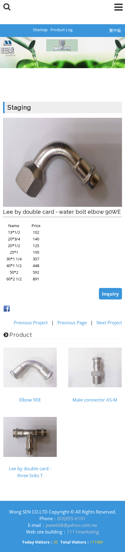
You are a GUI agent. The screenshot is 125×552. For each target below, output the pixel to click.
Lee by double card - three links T (30, 471)
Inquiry (110, 294)
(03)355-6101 (71, 518)
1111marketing (83, 532)
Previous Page (72, 322)
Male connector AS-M (95, 400)
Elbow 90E (30, 400)
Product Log (61, 29)
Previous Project (31, 322)
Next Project (109, 322)
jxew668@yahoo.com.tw (71, 525)
